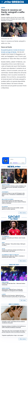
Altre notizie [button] (23, 212)
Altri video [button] (23, 300)
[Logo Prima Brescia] (14, 2)
